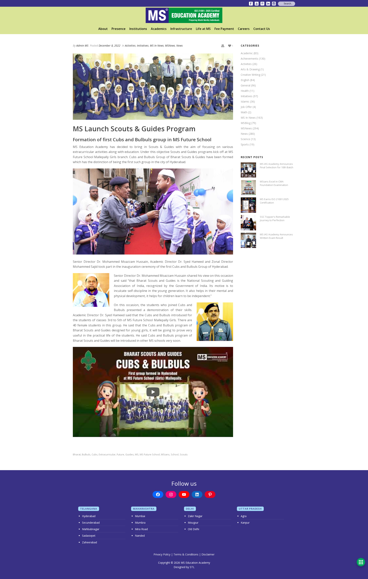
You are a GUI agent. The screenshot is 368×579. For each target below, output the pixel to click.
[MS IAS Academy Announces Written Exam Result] (248, 240)
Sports (245, 144)
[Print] (222, 45)
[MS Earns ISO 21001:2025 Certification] (248, 205)
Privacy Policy (162, 554)
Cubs (95, 454)
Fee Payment (224, 29)
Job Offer (246, 107)
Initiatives (143, 45)
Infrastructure (181, 29)
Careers (244, 29)
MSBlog (246, 123)
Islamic (245, 101)
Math (244, 112)
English (245, 80)
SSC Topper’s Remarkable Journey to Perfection (275, 218)
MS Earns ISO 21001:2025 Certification (274, 200)
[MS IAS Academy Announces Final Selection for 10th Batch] (248, 169)
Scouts (184, 454)
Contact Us (261, 29)
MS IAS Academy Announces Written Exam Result (276, 236)
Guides (129, 454)
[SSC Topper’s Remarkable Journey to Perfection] (248, 222)
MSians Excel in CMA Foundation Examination (274, 183)
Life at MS (203, 29)
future (120, 454)
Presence (119, 29)
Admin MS (82, 45)
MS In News (157, 45)
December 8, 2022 (109, 45)
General (245, 85)
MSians (165, 454)
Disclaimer (207, 554)
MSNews (170, 45)
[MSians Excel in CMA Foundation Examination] (248, 187)
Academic (247, 53)
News (179, 45)
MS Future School (150, 454)
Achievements (249, 58)
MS (137, 454)
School (175, 454)
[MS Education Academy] (184, 15)
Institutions (138, 29)
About (103, 29)
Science (245, 139)
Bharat (77, 454)
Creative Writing (250, 74)
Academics (159, 29)
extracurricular (107, 454)
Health (245, 91)
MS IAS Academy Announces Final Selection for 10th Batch (276, 165)
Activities (130, 45)
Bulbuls (86, 454)
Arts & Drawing (250, 69)
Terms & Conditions (185, 554)
